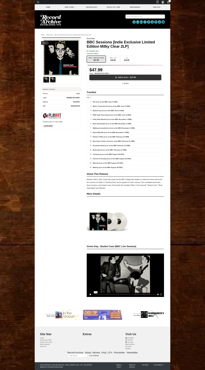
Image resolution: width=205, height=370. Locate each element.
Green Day (49, 35)
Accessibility (158, 365)
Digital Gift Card (113, 7)
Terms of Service (132, 366)
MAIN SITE (156, 7)
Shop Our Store (46, 340)
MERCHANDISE (135, 7)
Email (129, 348)
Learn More (48, 126)
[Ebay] (138, 22)
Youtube (130, 342)
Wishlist (126, 83)
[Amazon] (134, 22)
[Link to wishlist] (157, 2)
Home (43, 35)
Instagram (131, 344)
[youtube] (152, 22)
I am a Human (94, 355)
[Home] (50, 20)
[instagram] (156, 22)
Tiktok (129, 346)
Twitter (130, 340)
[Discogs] (141, 22)
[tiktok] (159, 22)
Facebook (130, 338)
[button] (70, 7)
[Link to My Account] (162, 2)
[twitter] (148, 22)
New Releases (91, 7)
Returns (145, 365)
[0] (168, 2)
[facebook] (145, 22)
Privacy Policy (119, 366)
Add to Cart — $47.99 (127, 77)
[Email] (163, 22)
